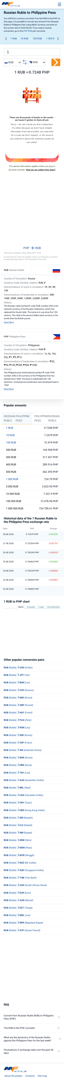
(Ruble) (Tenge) (18, 907)
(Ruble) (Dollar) (18, 667)
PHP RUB (27, 31)
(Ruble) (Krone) (18, 697)
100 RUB (37, 38)
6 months (31, 607)
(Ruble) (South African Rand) (25, 885)
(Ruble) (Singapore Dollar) (24, 870)
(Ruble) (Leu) (17, 727)
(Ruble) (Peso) (18, 847)
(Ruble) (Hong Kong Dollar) (24, 810)
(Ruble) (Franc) (18, 742)
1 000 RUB (51, 38)
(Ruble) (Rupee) (18, 832)
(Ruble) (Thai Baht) (20, 877)
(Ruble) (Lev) (17, 682)
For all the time (53, 607)
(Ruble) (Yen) (17, 675)
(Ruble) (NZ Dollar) (20, 862)
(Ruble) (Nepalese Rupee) (23, 922)
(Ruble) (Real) (17, 787)
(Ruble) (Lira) (17, 772)
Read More (9, 322)
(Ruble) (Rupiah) (18, 817)
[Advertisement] (32, 212)
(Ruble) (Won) (18, 840)
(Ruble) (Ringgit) (19, 855)
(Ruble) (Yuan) (18, 802)
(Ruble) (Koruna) (19, 690)
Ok (52, 1074)
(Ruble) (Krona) (18, 735)
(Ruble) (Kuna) (18, 765)
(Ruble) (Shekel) (18, 825)
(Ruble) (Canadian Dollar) (23, 795)
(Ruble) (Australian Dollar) (24, 780)
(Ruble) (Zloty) (18, 720)
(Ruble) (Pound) (18, 705)
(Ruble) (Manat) (18, 900)
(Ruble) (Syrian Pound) (22, 930)
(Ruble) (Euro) (17, 892)
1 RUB (13, 38)
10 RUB (24, 38)
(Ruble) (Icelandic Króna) (23, 750)
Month (21, 607)
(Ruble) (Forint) (18, 712)
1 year (41, 607)
